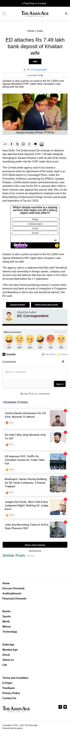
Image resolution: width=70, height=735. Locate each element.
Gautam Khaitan (18, 305)
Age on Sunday (38, 3)
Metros (6, 626)
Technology (9, 631)
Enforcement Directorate (47, 305)
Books (6, 611)
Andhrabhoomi (11, 593)
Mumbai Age (10, 649)
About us (8, 659)
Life (4, 665)
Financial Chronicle (14, 598)
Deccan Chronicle (13, 588)
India (35, 61)
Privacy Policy (11, 693)
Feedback (8, 688)
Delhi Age (8, 644)
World (6, 621)
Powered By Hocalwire (12, 728)
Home (6, 583)
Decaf (6, 654)
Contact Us (9, 698)
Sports (6, 616)
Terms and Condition (15, 677)
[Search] (66, 14)
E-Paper (7, 683)
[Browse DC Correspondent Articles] (9, 316)
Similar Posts (13, 555)
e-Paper (25, 3)
